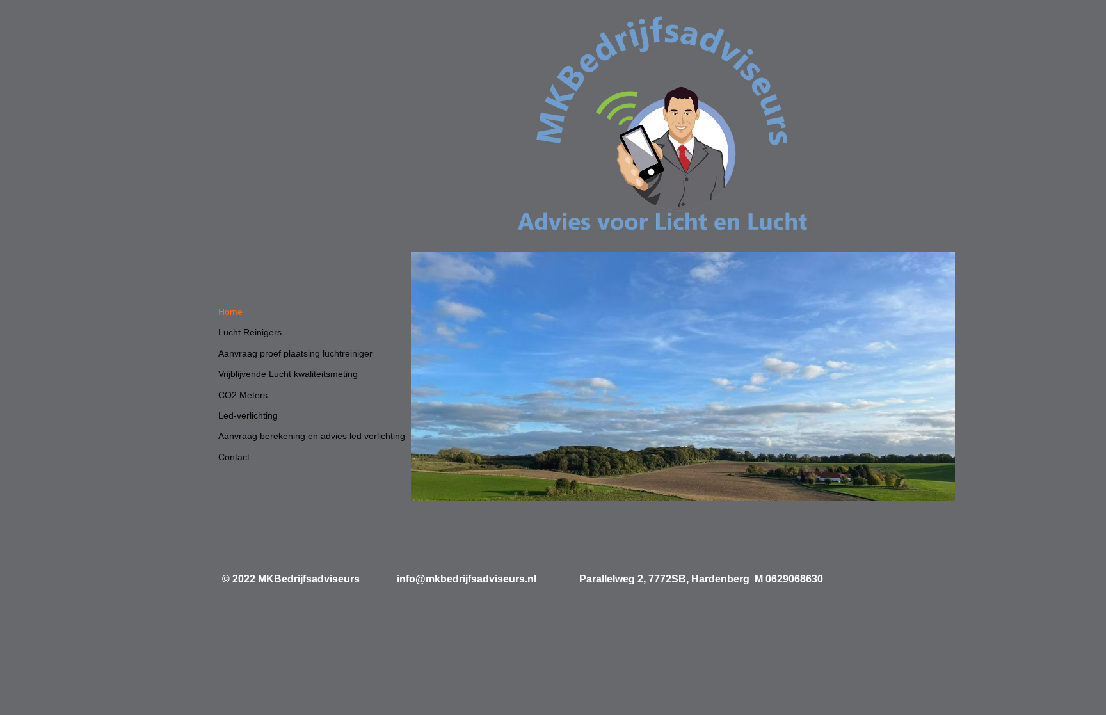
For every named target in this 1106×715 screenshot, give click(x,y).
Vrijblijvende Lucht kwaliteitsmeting (288, 374)
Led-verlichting (248, 415)
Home (230, 312)
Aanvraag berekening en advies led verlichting (311, 436)
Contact (234, 457)
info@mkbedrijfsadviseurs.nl (466, 579)
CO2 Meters (243, 395)
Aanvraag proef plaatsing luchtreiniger (295, 353)
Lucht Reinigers (250, 332)
